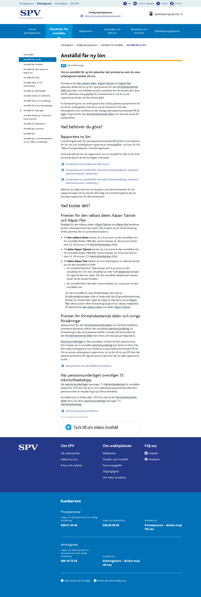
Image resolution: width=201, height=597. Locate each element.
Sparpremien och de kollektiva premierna (88, 365)
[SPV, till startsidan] (44, 14)
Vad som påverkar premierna (81, 411)
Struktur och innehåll (115, 459)
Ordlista (164, 3)
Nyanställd (28, 54)
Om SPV (74, 3)
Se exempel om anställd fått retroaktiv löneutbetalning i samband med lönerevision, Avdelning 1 (101, 171)
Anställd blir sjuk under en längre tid (36, 71)
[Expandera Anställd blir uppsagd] (20, 109)
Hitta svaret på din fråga (77, 580)
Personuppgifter (112, 465)
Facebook (154, 459)
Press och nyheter (71, 465)
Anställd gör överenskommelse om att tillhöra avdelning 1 (38, 140)
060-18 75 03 (69, 561)
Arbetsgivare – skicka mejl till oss (121, 563)
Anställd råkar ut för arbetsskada (33, 84)
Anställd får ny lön (32, 59)
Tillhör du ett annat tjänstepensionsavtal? (103, 16)
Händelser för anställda (58, 31)
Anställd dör (29, 133)
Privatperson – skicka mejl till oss (163, 527)
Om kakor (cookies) (114, 477)
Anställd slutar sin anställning (37, 100)
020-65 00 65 (111, 525)
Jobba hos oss (69, 459)
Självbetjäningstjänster (167, 14)
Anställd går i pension (34, 128)
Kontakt (178, 3)
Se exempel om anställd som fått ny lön (87, 164)
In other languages (146, 3)
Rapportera (85, 31)
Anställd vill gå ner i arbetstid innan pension (37, 117)
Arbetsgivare (44, 3)
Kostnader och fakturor (112, 31)
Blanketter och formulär (139, 31)
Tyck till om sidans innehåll (96, 427)
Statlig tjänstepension (87, 45)
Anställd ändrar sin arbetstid (37, 95)
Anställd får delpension (34, 123)
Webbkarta (109, 453)
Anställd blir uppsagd (33, 110)
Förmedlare (61, 3)
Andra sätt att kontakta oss (111, 580)
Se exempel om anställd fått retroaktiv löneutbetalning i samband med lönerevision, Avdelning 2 (101, 181)
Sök (129, 3)
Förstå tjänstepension (32, 31)
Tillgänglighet (111, 471)
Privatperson (26, 3)
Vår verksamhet (70, 453)
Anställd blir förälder (33, 64)
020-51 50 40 (69, 525)
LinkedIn (153, 453)
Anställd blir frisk (31, 77)
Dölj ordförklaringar (75, 65)
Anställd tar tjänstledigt (35, 90)
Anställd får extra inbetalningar (38, 105)
